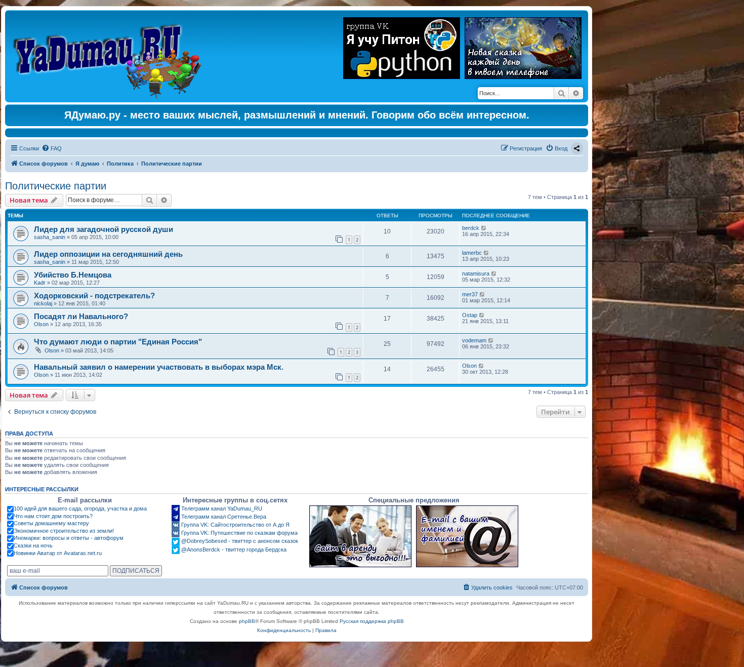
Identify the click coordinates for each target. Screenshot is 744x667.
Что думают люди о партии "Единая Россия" (118, 341)
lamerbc (472, 253)
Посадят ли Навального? (81, 316)
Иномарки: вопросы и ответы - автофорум (68, 538)
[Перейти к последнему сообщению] (484, 228)
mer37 (470, 294)
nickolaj (43, 303)
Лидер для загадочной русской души (103, 229)
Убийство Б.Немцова (72, 274)
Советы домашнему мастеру (51, 523)
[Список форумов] (110, 56)
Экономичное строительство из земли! (64, 531)
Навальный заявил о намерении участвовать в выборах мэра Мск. (158, 367)
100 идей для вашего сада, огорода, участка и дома (80, 508)
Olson (41, 324)
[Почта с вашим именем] (467, 536)
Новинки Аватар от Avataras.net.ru (58, 553)
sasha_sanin (49, 237)
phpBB (247, 621)
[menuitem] (52, 148)
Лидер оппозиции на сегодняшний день (108, 254)
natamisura (475, 273)
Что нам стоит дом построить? (53, 516)
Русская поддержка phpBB (372, 621)
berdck (470, 228)
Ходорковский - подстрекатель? (94, 295)
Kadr (40, 283)
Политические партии (55, 185)
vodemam (474, 340)
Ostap (469, 315)
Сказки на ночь (33, 545)
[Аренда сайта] (360, 536)
